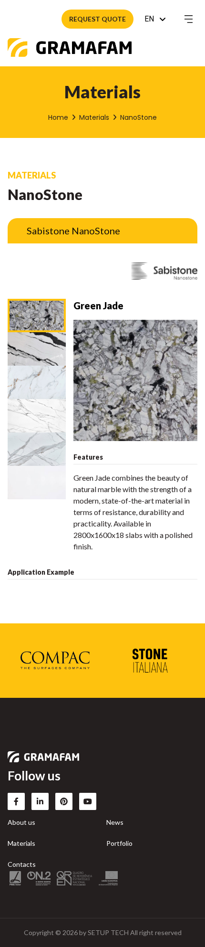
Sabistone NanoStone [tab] (73, 230)
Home (58, 117)
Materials (94, 117)
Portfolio (119, 843)
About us (21, 822)
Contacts (22, 864)
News (114, 822)
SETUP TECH (108, 932)
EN (149, 18)
